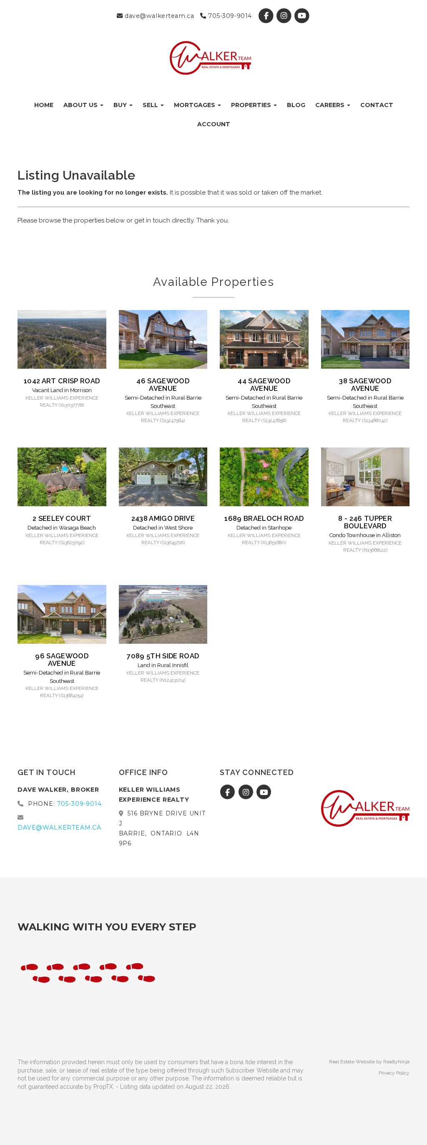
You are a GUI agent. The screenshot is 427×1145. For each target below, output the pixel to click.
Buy (120, 105)
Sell (151, 105)
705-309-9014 (229, 16)
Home (43, 105)
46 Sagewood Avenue (162, 384)
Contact (376, 105)
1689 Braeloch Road (264, 518)
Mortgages (195, 105)
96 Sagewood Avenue (61, 660)
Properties (252, 105)
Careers (330, 105)
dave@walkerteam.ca (158, 16)
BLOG (296, 105)
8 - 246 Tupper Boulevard (365, 522)
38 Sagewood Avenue (365, 384)
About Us (81, 105)
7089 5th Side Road (163, 656)
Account (213, 124)
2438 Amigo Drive (163, 518)
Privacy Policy (394, 1073)
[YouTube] (302, 15)
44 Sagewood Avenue (264, 384)
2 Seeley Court (62, 518)
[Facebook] (267, 15)
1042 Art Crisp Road (62, 381)
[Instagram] (285, 15)
